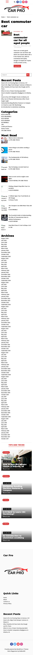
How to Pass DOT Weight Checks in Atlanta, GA (15, 97)
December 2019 (5, 390)
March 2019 (4, 404)
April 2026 (4, 246)
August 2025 (4, 258)
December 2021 (5, 344)
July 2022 (3, 330)
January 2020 (5, 388)
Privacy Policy (7, 603)
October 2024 (5, 278)
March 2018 (4, 428)
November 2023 (5, 300)
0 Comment (18, 47)
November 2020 (5, 370)
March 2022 (4, 338)
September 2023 (6, 304)
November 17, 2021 (26, 45)
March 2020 (4, 386)
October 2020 (5, 372)
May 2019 (4, 400)
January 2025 (5, 272)
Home (5, 597)
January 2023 (5, 320)
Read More (17, 66)
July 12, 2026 (7, 469)
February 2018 (5, 430)
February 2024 (5, 294)
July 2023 (3, 308)
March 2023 (4, 316)
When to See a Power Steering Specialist (13, 91)
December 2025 (5, 252)
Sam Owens (17, 45)
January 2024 (5, 296)
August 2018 (4, 418)
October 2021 (5, 348)
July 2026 (4, 240)
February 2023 (5, 318)
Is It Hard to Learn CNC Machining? (11, 105)
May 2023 (4, 312)
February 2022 (5, 340)
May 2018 (4, 424)
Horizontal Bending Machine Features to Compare (15, 103)
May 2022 (4, 334)
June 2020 (4, 380)
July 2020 (4, 378)
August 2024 (5, 282)
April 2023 (4, 314)
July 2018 (3, 420)
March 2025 (4, 268)
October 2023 (5, 302)
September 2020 (6, 374)
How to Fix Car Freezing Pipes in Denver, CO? (14, 83)
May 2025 (4, 264)
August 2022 (4, 328)
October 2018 (5, 414)
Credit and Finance (6, 126)
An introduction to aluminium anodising (13, 107)
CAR (22, 31)
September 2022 (6, 326)
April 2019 (4, 402)
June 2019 (4, 398)
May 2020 (4, 382)
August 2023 (4, 306)
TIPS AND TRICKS (6, 130)
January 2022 (5, 342)
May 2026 (4, 244)
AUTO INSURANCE (6, 116)
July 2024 (4, 284)
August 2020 (5, 376)
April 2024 (4, 290)
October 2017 (5, 439)
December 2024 (5, 274)
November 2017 (5, 437)
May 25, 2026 (7, 540)
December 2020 (5, 368)
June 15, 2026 (7, 492)
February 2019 (5, 406)
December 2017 (5, 434)
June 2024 (4, 286)
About (5, 599)
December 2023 (5, 298)
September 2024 (6, 280)
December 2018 (5, 410)
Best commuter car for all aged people (22, 38)
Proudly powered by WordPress (14, 649)
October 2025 (5, 254)
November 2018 (5, 412)
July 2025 (3, 260)
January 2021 (4, 366)
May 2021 (3, 358)
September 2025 (6, 256)
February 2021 (5, 364)
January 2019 (5, 408)
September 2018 (6, 416)
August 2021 (4, 352)
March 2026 (4, 248)
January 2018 (5, 432)
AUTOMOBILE (5, 122)
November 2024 (5, 276)
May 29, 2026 (7, 516)
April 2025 (4, 266)
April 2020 (4, 384)
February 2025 (5, 270)
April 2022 (4, 336)
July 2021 (3, 354)
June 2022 (4, 332)
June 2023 (4, 310)
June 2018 (4, 422)
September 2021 (5, 350)
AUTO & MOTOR (5, 114)
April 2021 (4, 360)
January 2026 (5, 250)
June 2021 (4, 356)
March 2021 (4, 362)
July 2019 (3, 396)
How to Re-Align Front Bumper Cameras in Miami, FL (16, 85)
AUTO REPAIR (5, 118)
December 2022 (5, 322)
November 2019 (5, 392)
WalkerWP (22, 651)
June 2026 (4, 242)
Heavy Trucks (5, 128)
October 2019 (5, 394)
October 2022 (5, 324)
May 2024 (4, 288)
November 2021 (5, 346)
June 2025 (4, 262)
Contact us (6, 601)
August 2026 (5, 238)
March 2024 (4, 292)
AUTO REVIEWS (17, 31)
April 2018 (4, 426)
